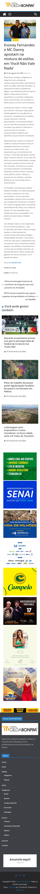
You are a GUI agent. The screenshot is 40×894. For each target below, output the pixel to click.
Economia (7, 807)
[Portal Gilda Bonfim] (4, 14)
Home (4, 762)
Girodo (28, 73)
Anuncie (5, 841)
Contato (5, 845)
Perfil (4, 767)
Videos (6, 835)
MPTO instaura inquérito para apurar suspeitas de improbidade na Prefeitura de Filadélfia (19, 296)
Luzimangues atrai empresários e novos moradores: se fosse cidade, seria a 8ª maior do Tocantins (19, 431)
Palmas (6, 780)
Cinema (7, 821)
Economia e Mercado (12, 826)
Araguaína (8, 775)
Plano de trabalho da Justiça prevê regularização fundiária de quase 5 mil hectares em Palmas (19, 387)
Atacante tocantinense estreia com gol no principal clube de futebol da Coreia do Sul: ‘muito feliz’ (19, 342)
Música (6, 830)
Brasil (6, 794)
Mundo (6, 798)
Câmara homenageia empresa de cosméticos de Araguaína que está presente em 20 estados (18, 284)
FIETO (4, 785)
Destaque (8, 40)
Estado (15, 40)
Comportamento (10, 803)
